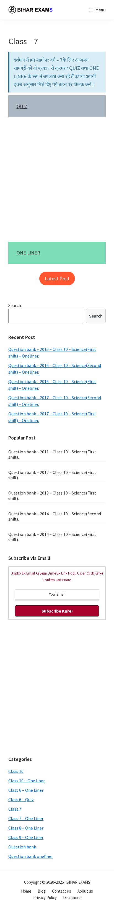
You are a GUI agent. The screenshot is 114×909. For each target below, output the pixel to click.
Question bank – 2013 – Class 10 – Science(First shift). (52, 495)
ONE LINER (28, 252)
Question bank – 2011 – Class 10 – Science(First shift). (52, 454)
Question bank (22, 847)
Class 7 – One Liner (25, 818)
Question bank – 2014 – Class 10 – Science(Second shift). (54, 516)
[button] (57, 278)
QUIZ (22, 106)
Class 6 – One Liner (25, 790)
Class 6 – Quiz (21, 799)
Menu (100, 10)
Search (14, 305)
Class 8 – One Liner (25, 828)
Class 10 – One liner (26, 780)
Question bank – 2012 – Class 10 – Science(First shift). (52, 475)
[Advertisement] (57, 182)
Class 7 (14, 809)
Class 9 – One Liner (25, 837)
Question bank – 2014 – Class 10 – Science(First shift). (52, 536)
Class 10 (16, 771)
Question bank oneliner (30, 856)
